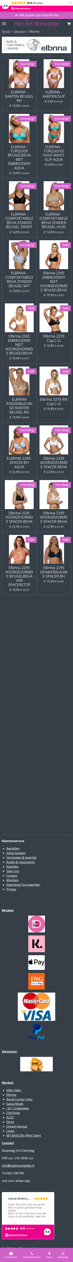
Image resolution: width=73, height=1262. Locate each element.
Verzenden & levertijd (21, 857)
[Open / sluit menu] (4, 23)
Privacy (11, 889)
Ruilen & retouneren (20, 862)
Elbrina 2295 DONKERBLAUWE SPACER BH (53, 572)
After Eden (13, 1090)
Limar (10, 1131)
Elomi (10, 1122)
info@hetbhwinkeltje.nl (18, 1166)
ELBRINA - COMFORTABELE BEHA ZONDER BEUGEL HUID (54, 220)
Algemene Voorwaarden (23, 885)
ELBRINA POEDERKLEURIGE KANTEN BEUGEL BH (19, 405)
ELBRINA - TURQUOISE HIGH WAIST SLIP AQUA (53, 153)
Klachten (12, 867)
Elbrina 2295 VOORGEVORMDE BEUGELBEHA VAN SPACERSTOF (19, 576)
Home (6, 31)
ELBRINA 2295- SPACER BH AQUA (19, 462)
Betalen (8, 910)
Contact (11, 876)
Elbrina (34, 31)
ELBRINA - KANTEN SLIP (54, 94)
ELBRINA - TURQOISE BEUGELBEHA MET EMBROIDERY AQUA (19, 157)
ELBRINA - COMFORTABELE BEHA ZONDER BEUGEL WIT (19, 279)
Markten (12, 880)
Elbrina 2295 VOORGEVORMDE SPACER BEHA (54, 462)
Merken (19, 31)
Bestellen (12, 848)
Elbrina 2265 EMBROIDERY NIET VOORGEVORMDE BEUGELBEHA (54, 281)
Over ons (12, 871)
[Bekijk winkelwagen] (69, 23)
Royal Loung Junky (19, 1099)
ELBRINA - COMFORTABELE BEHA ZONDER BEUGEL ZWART (19, 220)
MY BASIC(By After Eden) (23, 1135)
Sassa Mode (14, 1104)
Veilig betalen (15, 853)
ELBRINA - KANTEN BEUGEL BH (19, 96)
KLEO (10, 1117)
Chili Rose (13, 1113)
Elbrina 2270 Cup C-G (53, 338)
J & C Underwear (17, 1108)
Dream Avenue (16, 1126)
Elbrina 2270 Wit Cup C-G (54, 401)
